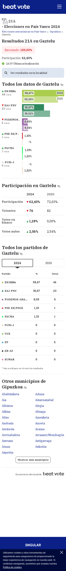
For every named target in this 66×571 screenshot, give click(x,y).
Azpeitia (7, 452)
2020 (48, 263)
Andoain (8, 423)
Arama (40, 429)
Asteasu (7, 441)
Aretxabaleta (11, 435)
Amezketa (42, 417)
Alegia (39, 406)
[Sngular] (33, 546)
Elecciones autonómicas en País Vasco (24, 31)
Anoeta (40, 423)
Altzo (5, 417)
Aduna (39, 394)
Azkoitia (41, 446)
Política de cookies (12, 567)
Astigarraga (43, 441)
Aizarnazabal (44, 400)
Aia (4, 400)
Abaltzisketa (10, 394)
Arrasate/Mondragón (49, 435)
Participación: (17, 58)
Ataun (6, 446)
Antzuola (8, 429)
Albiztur (7, 406)
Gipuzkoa (55, 31)
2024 (17, 263)
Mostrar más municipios (33, 459)
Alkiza (6, 411)
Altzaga (40, 411)
